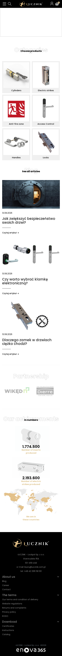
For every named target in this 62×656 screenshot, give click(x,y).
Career (5, 585)
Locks (46, 157)
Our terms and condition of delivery (20, 599)
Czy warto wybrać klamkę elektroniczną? (25, 281)
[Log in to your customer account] (52, 3)
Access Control (45, 123)
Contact (6, 589)
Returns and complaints (14, 607)
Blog (31, 170)
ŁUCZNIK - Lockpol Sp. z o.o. (27, 645)
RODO (5, 616)
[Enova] (31, 650)
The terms (9, 595)
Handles (16, 157)
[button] (9, 4)
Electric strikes (46, 90)
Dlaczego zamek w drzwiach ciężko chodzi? (27, 342)
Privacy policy (9, 611)
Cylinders (16, 90)
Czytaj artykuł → (10, 232)
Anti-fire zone (16, 123)
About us (8, 577)
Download (9, 622)
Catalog (6, 634)
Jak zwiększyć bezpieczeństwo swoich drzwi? (28, 220)
